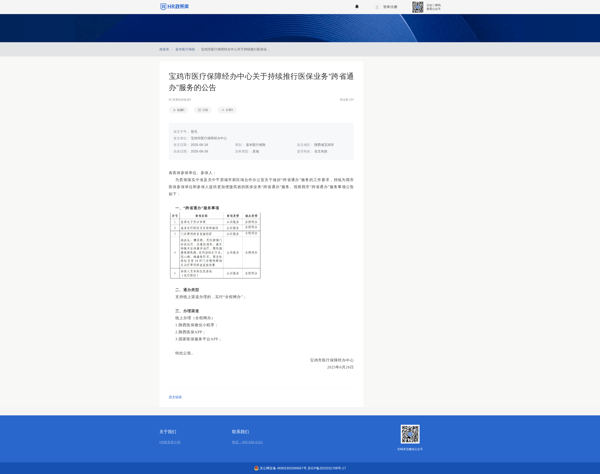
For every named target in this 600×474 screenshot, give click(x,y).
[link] (164, 49)
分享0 (229, 110)
